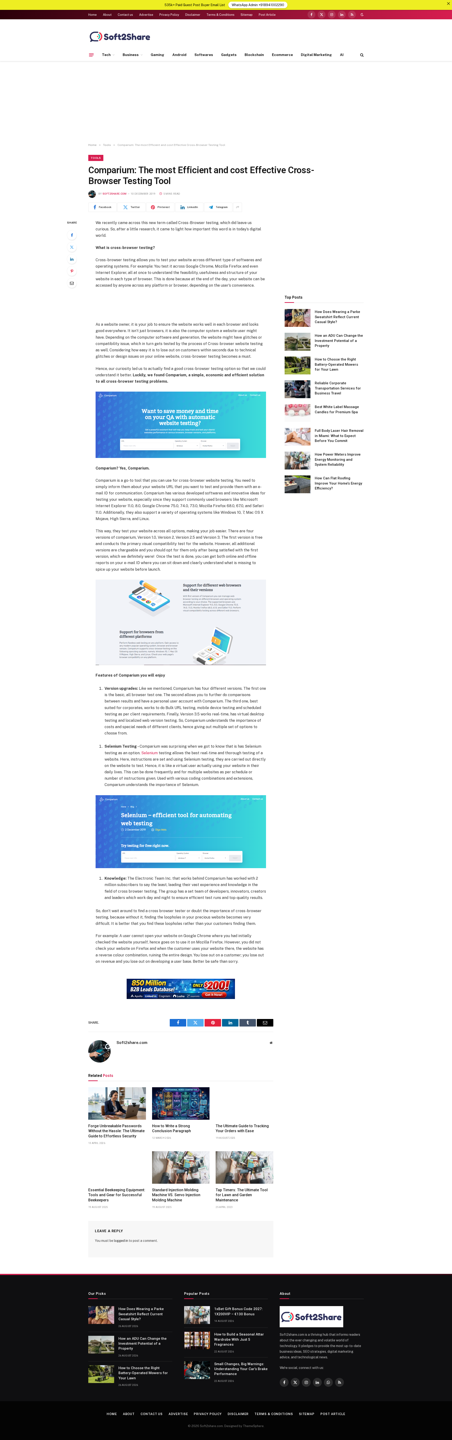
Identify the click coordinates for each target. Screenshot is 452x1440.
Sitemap (247, 14)
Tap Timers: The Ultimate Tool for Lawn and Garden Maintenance (242, 1195)
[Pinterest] (72, 271)
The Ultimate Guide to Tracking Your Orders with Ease (242, 1128)
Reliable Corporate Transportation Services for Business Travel (338, 388)
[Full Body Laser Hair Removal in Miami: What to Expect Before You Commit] (298, 437)
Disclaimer (192, 14)
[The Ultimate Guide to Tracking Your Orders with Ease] (244, 1103)
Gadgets (229, 55)
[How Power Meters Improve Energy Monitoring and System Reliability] (298, 460)
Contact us (125, 14)
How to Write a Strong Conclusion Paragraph (171, 1128)
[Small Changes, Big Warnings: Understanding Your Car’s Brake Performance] (197, 1370)
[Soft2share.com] (120, 36)
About (107, 14)
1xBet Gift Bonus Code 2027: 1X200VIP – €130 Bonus (238, 1311)
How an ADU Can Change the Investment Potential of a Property (339, 340)
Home (92, 14)
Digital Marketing (316, 55)
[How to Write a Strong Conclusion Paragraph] (181, 1103)
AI (341, 55)
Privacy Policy (169, 14)
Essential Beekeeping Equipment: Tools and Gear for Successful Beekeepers (116, 1195)
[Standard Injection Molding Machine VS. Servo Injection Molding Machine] (181, 1167)
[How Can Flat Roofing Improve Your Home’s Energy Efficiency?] (298, 484)
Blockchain (254, 55)
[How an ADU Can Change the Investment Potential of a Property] (298, 342)
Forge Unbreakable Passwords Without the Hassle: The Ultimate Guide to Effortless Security (116, 1131)
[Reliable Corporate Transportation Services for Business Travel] (298, 389)
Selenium (149, 753)
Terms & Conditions (220, 14)
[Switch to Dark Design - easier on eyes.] (361, 14)
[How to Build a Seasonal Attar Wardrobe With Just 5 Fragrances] (197, 1340)
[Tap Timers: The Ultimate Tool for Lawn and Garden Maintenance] (244, 1167)
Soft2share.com (115, 193)
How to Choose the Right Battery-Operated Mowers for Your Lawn (336, 364)
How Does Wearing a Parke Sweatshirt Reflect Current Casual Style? (337, 317)
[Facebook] (72, 235)
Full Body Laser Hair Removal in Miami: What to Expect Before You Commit (339, 436)
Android (179, 55)
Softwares (203, 55)
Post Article (267, 14)
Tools (96, 158)
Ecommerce (282, 55)
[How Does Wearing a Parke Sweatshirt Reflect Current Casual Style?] (298, 318)
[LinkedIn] (72, 259)
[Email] (72, 283)
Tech (106, 55)
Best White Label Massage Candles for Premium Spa (337, 409)
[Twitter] (72, 247)
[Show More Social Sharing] (237, 207)
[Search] (361, 55)
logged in (121, 1241)
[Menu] (91, 55)
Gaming (157, 55)
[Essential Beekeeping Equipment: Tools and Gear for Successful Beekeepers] (117, 1167)
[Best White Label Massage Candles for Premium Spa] (298, 413)
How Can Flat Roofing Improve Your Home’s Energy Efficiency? (338, 483)
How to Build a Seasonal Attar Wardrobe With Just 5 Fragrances (239, 1339)
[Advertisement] (226, 102)
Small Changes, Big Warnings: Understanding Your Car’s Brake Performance (241, 1369)
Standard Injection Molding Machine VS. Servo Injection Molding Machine (176, 1195)
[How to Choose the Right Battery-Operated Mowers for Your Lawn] (298, 365)
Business (131, 55)
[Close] (448, 3)
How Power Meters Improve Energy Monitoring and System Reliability (338, 459)
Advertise (146, 14)
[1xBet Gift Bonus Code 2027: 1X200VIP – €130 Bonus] (197, 1315)
